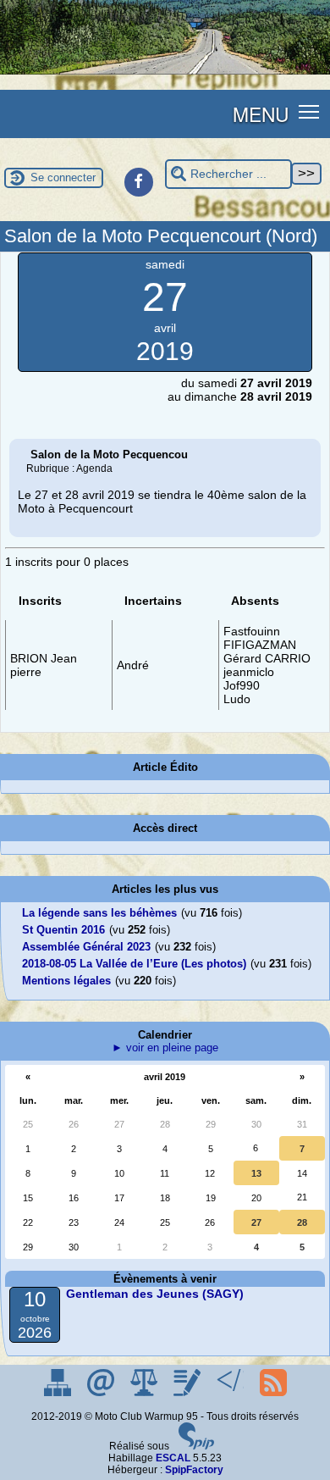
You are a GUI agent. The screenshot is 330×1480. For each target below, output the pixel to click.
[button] (309, 110)
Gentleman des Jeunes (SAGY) (155, 1293)
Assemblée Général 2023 (86, 946)
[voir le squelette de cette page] (231, 1393)
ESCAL (173, 1458)
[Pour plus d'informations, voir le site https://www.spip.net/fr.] (196, 1446)
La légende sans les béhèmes (99, 912)
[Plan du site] (58, 1393)
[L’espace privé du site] (188, 1393)
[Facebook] (138, 182)
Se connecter (63, 177)
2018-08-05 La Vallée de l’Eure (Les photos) (134, 963)
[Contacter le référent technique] (102, 1393)
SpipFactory (194, 1470)
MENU (261, 113)
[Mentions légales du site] (145, 1393)
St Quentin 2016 (63, 929)
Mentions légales (66, 980)
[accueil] (165, 71)
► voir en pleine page (165, 1047)
